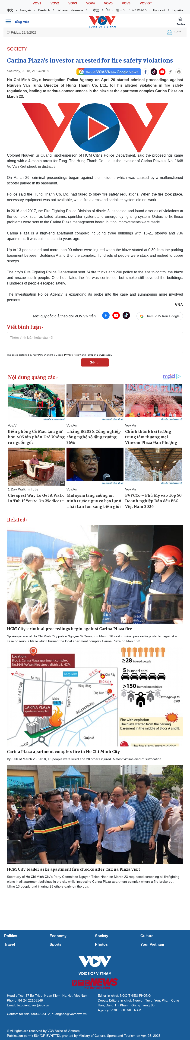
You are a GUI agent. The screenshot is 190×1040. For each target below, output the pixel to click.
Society (17, 48)
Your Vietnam (152, 944)
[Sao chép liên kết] (170, 71)
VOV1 (37, 3)
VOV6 (126, 3)
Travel (9, 944)
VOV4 (90, 3)
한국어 (121, 10)
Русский (159, 10)
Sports (55, 944)
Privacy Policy (72, 355)
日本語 (94, 10)
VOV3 (72, 3)
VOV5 (108, 3)
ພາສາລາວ (139, 10)
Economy (58, 936)
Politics (10, 936)
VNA (179, 305)
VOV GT (146, 3)
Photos (101, 944)
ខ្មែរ (108, 10)
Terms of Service (96, 355)
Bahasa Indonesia (70, 10)
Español (178, 10)
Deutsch (44, 10)
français (26, 10)
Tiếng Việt (21, 22)
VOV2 (55, 3)
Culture (146, 936)
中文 (10, 10)
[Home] (102, 21)
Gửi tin (95, 362)
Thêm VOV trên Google (162, 316)
